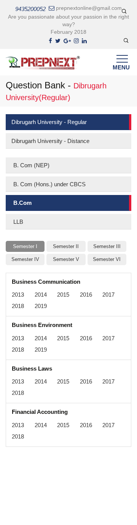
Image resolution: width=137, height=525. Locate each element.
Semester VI (107, 259)
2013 (18, 294)
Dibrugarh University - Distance (50, 141)
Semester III (107, 246)
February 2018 (68, 32)
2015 (63, 294)
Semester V (66, 259)
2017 (108, 294)
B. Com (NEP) (31, 165)
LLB (18, 221)
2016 (86, 294)
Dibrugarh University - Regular (49, 122)
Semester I (25, 246)
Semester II (66, 246)
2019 (41, 306)
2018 (18, 306)
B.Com (22, 203)
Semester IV (25, 259)
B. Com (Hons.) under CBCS (49, 184)
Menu (121, 67)
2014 (41, 294)
